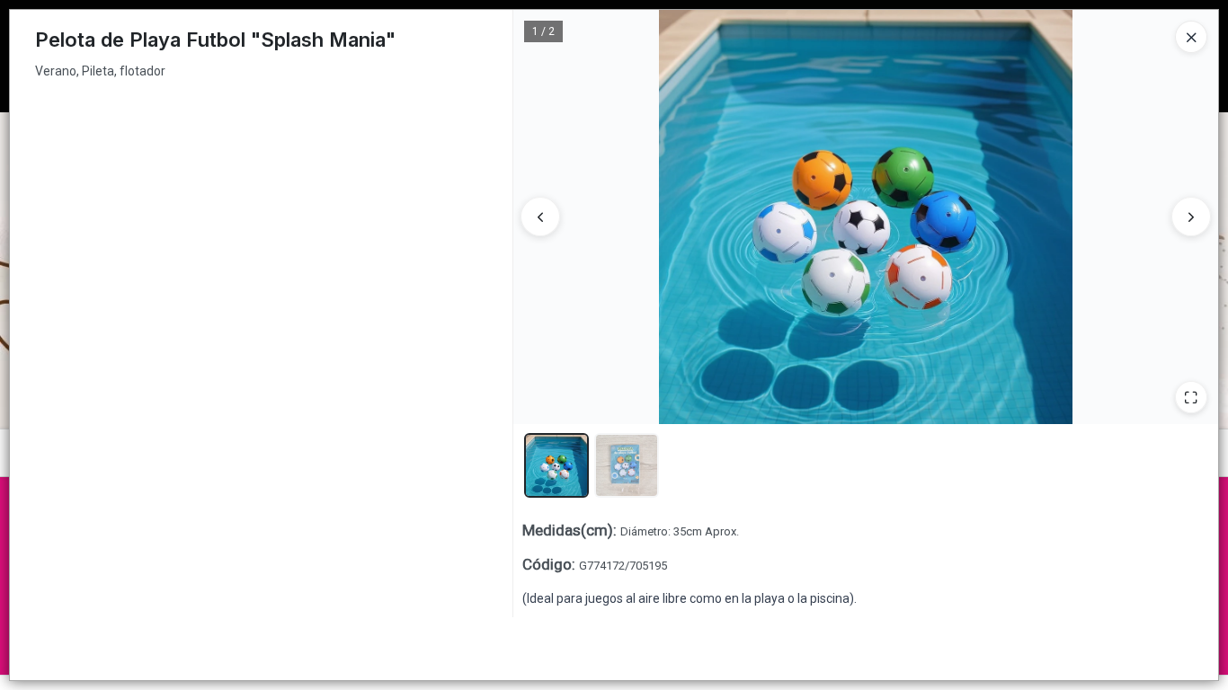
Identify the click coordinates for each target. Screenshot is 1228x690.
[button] (556, 465)
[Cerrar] (1191, 37)
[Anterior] (540, 216)
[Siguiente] (1191, 216)
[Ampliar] (1191, 397)
